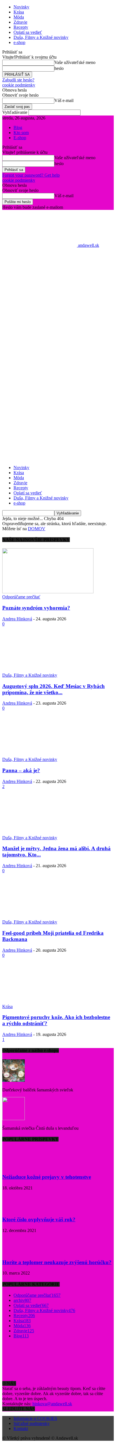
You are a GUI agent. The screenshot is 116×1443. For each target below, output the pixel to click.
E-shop (20, 137)
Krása (19, 12)
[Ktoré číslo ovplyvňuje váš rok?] (16, 1208)
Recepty (21, 27)
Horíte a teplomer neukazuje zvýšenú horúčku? (56, 1262)
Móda (19, 17)
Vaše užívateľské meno (74, 62)
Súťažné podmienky (32, 1423)
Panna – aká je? (21, 770)
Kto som (21, 132)
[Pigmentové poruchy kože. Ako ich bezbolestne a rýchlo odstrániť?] (47, 1001)
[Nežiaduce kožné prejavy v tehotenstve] (16, 1166)
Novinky (21, 7)
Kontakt (21, 1428)
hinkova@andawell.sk (52, 1403)
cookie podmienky (18, 85)
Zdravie (20, 22)
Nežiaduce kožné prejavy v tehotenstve (46, 1177)
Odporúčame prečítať (21, 596)
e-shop (19, 42)
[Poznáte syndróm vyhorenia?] (47, 591)
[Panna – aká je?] (47, 754)
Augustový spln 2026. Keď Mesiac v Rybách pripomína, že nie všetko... (53, 689)
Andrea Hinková (17, 618)
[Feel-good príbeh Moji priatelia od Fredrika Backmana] (47, 916)
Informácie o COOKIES (35, 1418)
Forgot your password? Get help (31, 175)
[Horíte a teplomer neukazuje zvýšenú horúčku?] (16, 1251)
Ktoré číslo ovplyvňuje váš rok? (38, 1219)
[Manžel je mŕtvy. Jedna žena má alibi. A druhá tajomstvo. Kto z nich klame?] (47, 832)
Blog (18, 127)
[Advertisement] (58, 324)
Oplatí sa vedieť (28, 32)
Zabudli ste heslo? (18, 79)
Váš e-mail (63, 100)
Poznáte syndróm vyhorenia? (36, 608)
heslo (59, 68)
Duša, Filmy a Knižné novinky (41, 37)
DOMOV (36, 528)
